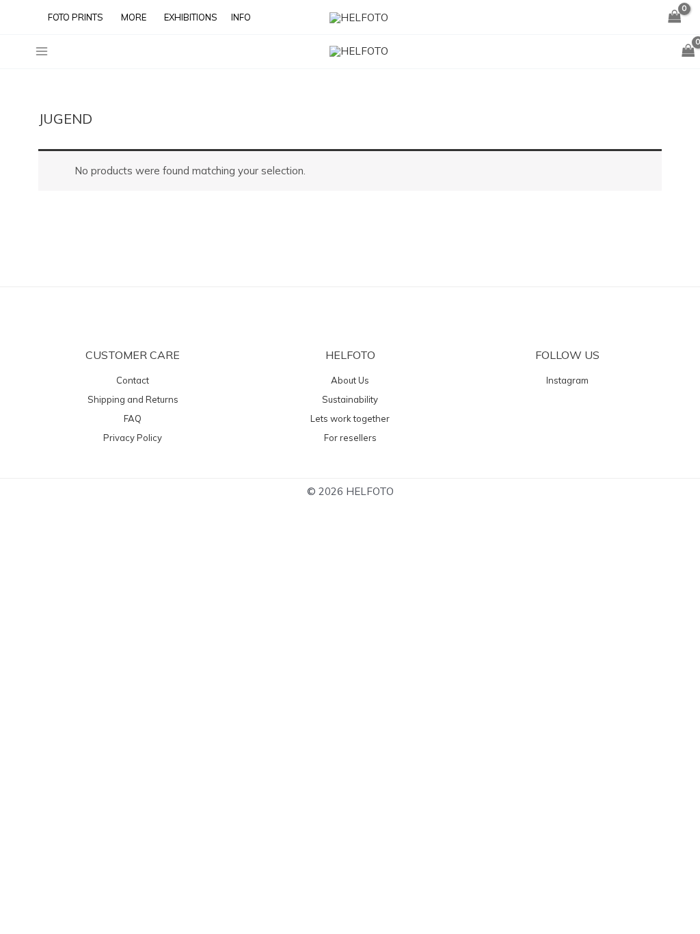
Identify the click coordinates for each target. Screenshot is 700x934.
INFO (241, 17)
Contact (132, 380)
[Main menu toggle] (41, 51)
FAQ (133, 418)
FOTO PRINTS (75, 17)
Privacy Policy (132, 437)
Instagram (567, 380)
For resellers (350, 437)
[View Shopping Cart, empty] (674, 17)
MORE (133, 17)
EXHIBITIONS (190, 17)
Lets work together (350, 418)
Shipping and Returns (133, 399)
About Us (350, 380)
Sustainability (350, 399)
